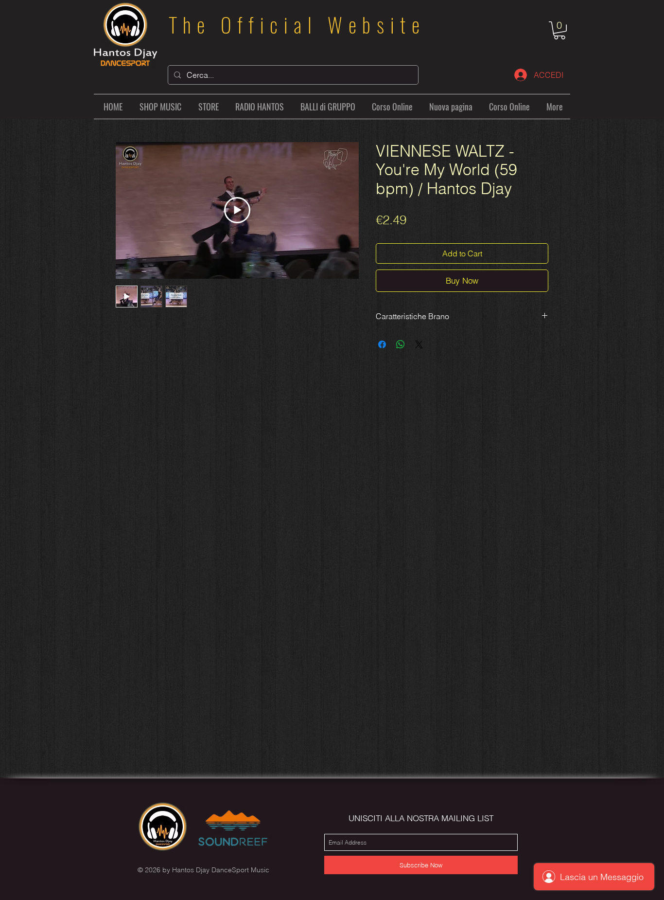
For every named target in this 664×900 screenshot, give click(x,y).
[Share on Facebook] (382, 344)
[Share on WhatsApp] (400, 344)
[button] (559, 30)
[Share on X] (419, 344)
